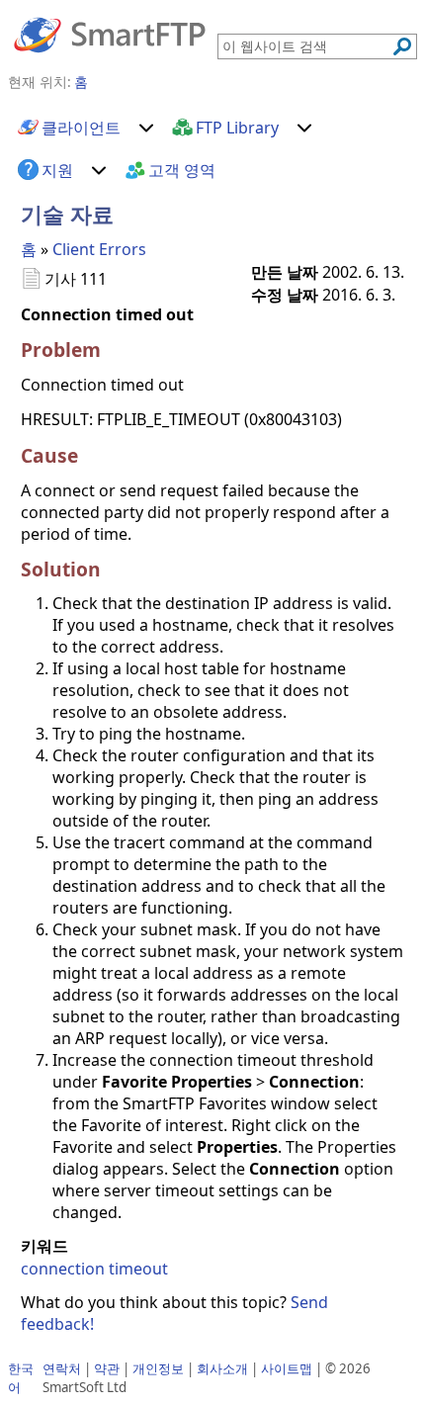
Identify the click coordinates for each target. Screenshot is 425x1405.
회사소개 (222, 1368)
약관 (107, 1368)
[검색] (402, 46)
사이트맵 (286, 1368)
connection (63, 1268)
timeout (138, 1268)
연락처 (61, 1368)
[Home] (110, 33)
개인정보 (158, 1368)
